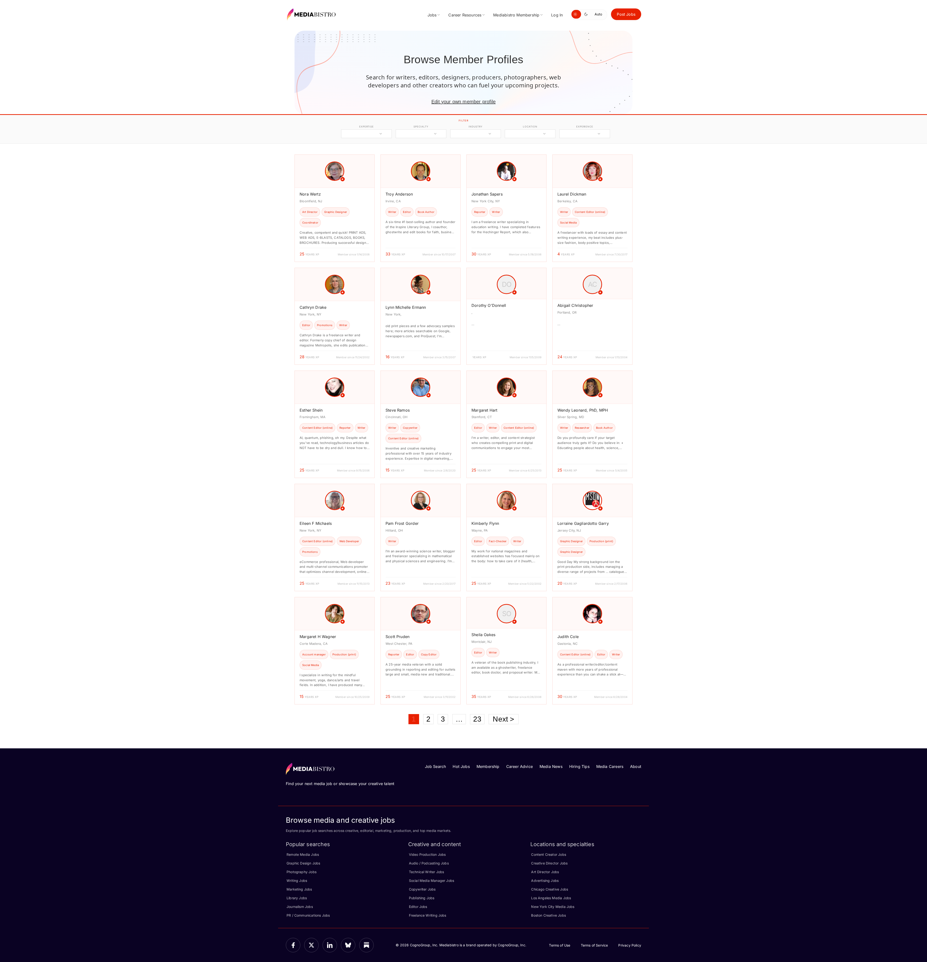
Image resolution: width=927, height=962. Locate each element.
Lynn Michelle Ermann (406, 307)
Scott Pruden (397, 636)
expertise (366, 126)
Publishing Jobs (422, 898)
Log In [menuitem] (557, 15)
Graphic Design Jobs (303, 863)
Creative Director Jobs (549, 863)
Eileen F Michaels (316, 523)
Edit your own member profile (463, 101)
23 (477, 719)
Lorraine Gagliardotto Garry (583, 523)
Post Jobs (626, 14)
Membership (488, 766)
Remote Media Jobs (303, 854)
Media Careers (609, 766)
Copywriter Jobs (422, 889)
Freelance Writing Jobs (427, 915)
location (530, 126)
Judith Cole (568, 636)
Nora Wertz (310, 194)
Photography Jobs (301, 872)
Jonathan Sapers (487, 194)
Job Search (435, 766)
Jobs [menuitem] (432, 15)
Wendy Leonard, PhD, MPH (582, 410)
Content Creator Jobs (548, 854)
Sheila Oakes (483, 634)
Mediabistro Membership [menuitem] (516, 15)
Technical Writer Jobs (426, 872)
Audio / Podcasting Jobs (429, 863)
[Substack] (366, 945)
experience (584, 126)
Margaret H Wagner (318, 636)
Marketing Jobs (299, 889)
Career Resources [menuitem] (464, 15)
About (635, 766)
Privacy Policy (629, 945)
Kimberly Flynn (485, 523)
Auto (598, 14)
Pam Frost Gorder (402, 523)
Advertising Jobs (545, 880)
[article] (335, 208)
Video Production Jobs (427, 854)
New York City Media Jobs (552, 907)
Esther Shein (311, 410)
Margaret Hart (484, 410)
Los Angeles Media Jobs (551, 898)
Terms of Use (559, 945)
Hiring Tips (579, 766)
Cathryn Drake (313, 307)
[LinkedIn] (330, 945)
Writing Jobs (297, 880)
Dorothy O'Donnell (488, 305)
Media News (551, 766)
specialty (421, 126)
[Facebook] (293, 945)
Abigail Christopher (575, 305)
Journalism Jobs (300, 907)
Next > (503, 719)
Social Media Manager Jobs (431, 880)
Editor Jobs (418, 907)
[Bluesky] (348, 945)
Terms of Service (594, 945)
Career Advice (519, 766)
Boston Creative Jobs (548, 915)
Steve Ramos (398, 410)
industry (475, 126)
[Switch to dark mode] (587, 14)
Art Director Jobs (545, 872)
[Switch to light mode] (576, 14)
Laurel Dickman (571, 194)
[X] (311, 945)
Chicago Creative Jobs (549, 889)
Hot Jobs (461, 766)
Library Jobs (297, 898)
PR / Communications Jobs (308, 915)
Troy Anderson (399, 194)
